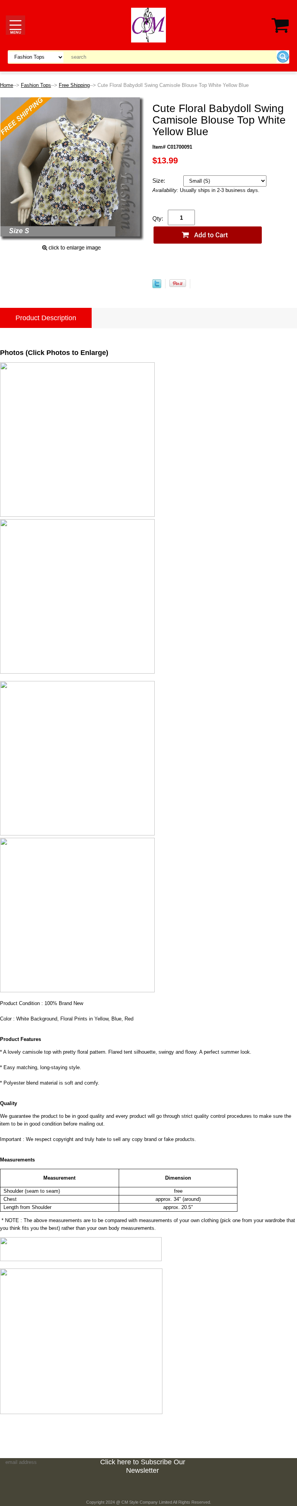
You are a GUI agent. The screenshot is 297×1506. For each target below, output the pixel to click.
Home (6, 85)
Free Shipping (74, 85)
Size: (159, 180)
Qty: (157, 218)
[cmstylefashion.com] (148, 24)
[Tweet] (156, 286)
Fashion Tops (36, 85)
